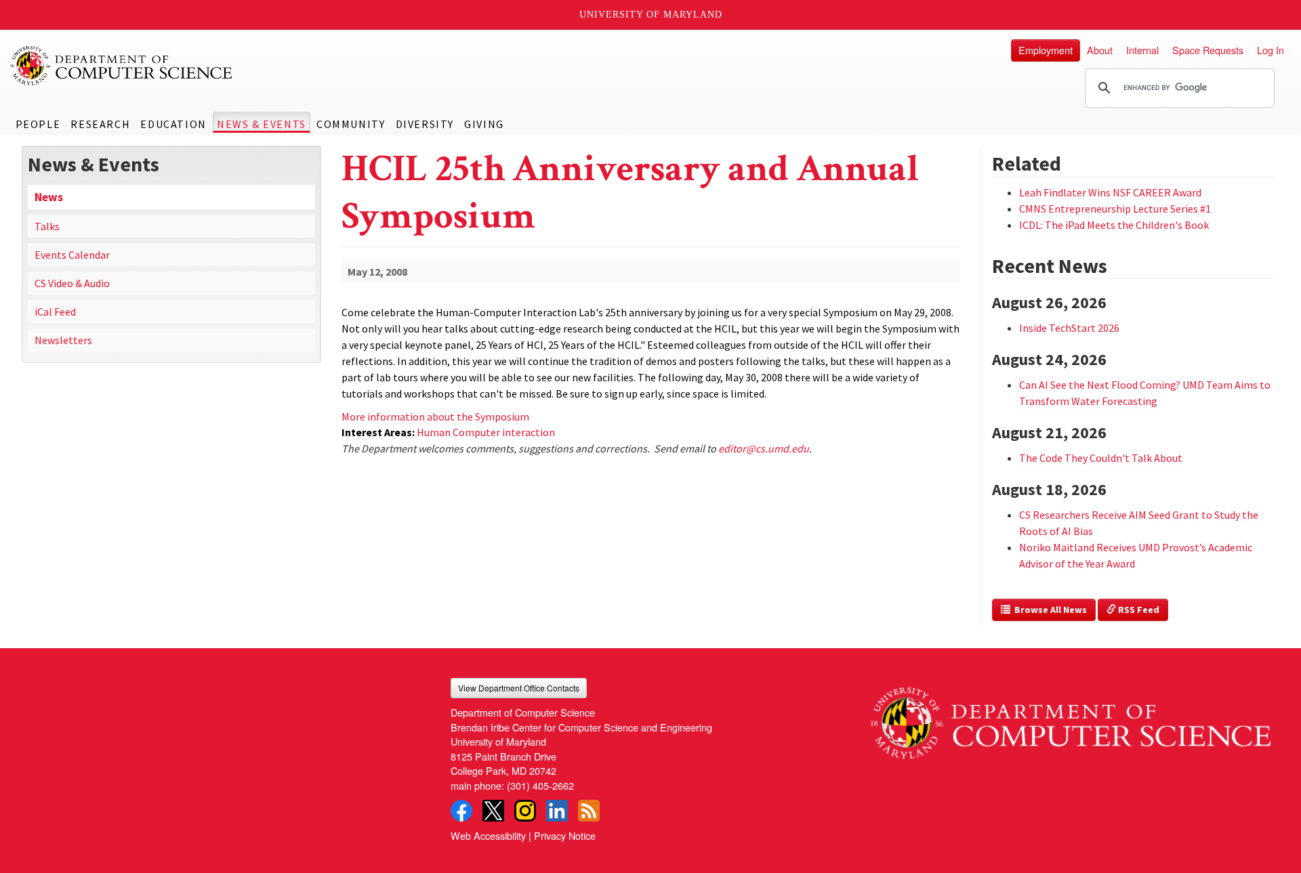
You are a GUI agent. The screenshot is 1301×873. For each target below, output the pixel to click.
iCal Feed (55, 311)
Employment (1045, 50)
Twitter (493, 811)
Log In (1270, 50)
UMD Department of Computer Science (122, 65)
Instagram (525, 811)
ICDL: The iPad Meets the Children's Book (1114, 225)
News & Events (261, 124)
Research (100, 124)
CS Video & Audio (72, 283)
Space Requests (1207, 50)
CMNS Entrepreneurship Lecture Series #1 (1115, 208)
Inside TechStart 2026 (1069, 328)
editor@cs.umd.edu (763, 448)
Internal (1142, 50)
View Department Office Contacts (518, 688)
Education (173, 124)
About (1100, 50)
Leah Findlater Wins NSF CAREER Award (1110, 192)
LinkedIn (557, 811)
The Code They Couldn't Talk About (1100, 458)
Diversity (425, 124)
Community (350, 124)
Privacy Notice (565, 835)
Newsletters (63, 340)
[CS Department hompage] (1071, 718)
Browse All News (1048, 609)
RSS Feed (1137, 609)
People (38, 124)
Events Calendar (72, 254)
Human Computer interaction (486, 432)
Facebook (461, 811)
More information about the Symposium (435, 416)
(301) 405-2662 (540, 785)
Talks (47, 226)
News (49, 197)
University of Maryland (650, 14)
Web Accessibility (488, 835)
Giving (484, 124)
